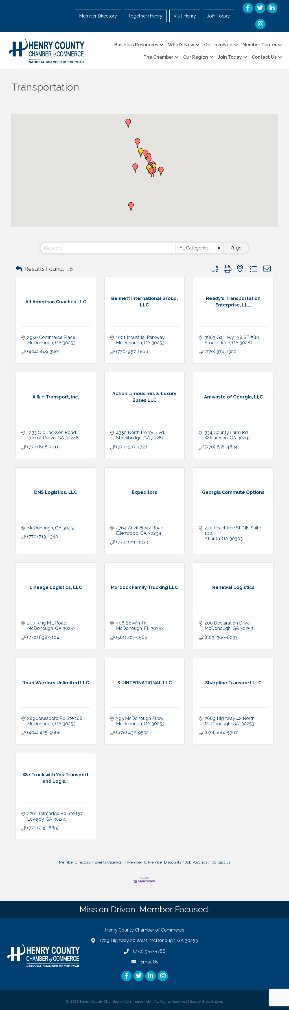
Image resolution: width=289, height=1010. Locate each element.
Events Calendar (109, 862)
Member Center (259, 44)
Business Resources (136, 44)
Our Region (195, 57)
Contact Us (264, 57)
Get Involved (218, 44)
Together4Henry (145, 16)
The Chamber (158, 57)
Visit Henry (185, 16)
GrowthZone (212, 1001)
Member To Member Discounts (154, 862)
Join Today (218, 16)
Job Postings (196, 862)
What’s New (181, 44)
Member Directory (98, 16)
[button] (161, 172)
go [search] (239, 248)
